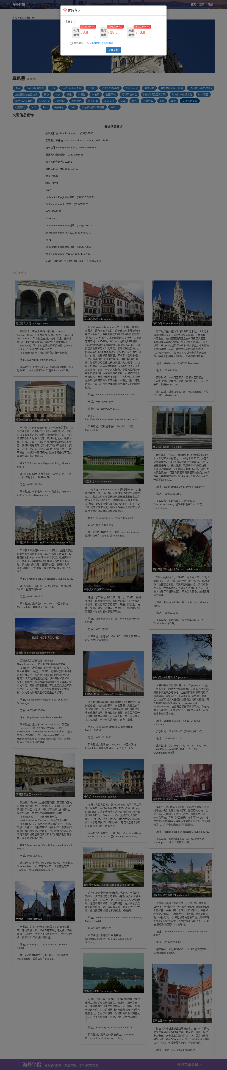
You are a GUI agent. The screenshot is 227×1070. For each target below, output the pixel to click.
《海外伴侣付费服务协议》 (101, 43)
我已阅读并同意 (94, 43)
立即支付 (113, 49)
